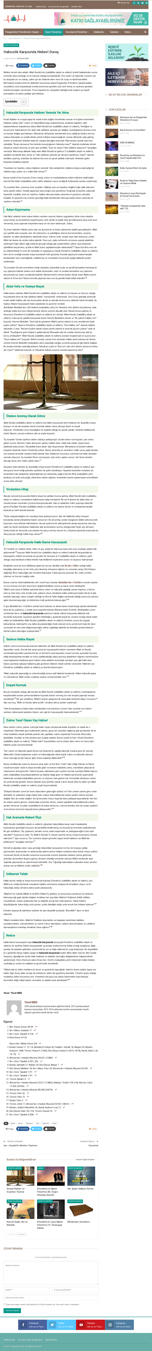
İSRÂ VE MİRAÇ (127, 142)
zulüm (54, 1123)
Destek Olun (76, 6)
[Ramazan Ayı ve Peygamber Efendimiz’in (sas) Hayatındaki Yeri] (111, 120)
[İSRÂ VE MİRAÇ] (111, 146)
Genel (40, 1168)
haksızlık (45, 1123)
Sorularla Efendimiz (76, 32)
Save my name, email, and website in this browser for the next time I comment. (42, 1304)
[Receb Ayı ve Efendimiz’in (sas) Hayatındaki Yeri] (111, 158)
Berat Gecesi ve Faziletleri (132, 130)
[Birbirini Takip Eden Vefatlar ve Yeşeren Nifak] (111, 184)
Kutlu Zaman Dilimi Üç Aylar (133, 168)
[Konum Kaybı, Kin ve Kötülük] (20, 1209)
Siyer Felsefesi (53, 32)
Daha (127, 32)
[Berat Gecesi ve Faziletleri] (111, 133)
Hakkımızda (41, 6)
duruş (20, 1123)
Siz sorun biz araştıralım (58, 6)
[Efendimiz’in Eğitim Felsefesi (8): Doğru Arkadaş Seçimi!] (51, 1176)
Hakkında (99, 32)
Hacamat (93, 1145)
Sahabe (114, 32)
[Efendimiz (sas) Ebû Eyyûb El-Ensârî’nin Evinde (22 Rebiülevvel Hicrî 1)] (111, 196)
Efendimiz (29, 1123)
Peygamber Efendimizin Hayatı (22, 32)
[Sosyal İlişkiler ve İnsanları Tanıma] (20, 1176)
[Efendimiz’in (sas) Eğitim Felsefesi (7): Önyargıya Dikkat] (51, 1209)
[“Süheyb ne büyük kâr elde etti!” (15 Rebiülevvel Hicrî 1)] (111, 209)
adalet (13, 1123)
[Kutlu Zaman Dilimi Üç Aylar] (111, 171)
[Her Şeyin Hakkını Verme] (81, 1176)
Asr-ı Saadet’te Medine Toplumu (20, 1145)
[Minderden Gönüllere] (81, 1209)
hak (37, 1123)
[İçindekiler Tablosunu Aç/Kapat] (22, 102)
